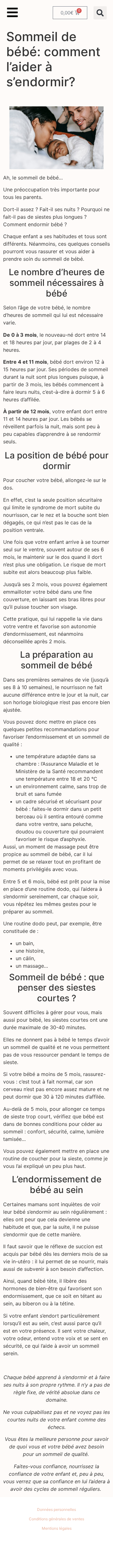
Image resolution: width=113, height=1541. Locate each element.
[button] (100, 12)
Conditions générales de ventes (56, 1519)
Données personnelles (56, 1509)
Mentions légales (57, 1528)
